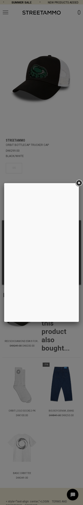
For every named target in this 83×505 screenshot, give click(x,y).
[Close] (79, 183)
